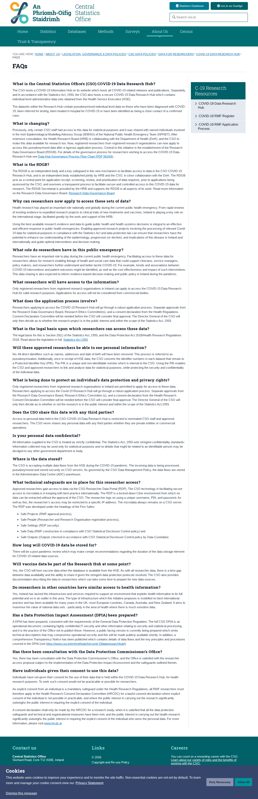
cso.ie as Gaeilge (231, 5)
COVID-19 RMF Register (216, 116)
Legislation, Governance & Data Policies (94, 54)
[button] (89, 783)
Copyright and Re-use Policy (110, 762)
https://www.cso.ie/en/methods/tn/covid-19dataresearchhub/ (85, 643)
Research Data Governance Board (91, 193)
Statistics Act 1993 (75, 339)
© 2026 (96, 757)
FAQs (16, 57)
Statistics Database (191, 5)
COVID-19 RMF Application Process (218, 126)
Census (186, 31)
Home (23, 31)
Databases (77, 31)
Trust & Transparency (37, 41)
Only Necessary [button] (220, 782)
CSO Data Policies (142, 54)
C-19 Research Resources (210, 90)
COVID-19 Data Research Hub (218, 54)
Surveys (133, 31)
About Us (160, 31)
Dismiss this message (21, 793)
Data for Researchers (176, 54)
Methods (105, 31)
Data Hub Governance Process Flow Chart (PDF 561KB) (75, 156)
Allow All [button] (244, 782)
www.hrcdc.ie (53, 723)
